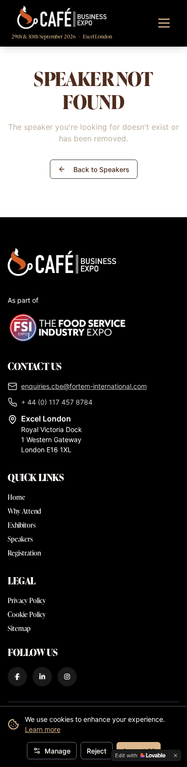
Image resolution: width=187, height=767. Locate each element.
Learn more (42, 729)
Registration (24, 552)
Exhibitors (21, 525)
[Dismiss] (175, 755)
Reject (96, 751)
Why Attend (24, 511)
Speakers (20, 539)
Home (16, 497)
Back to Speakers (101, 169)
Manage (57, 751)
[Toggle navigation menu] (163, 23)
